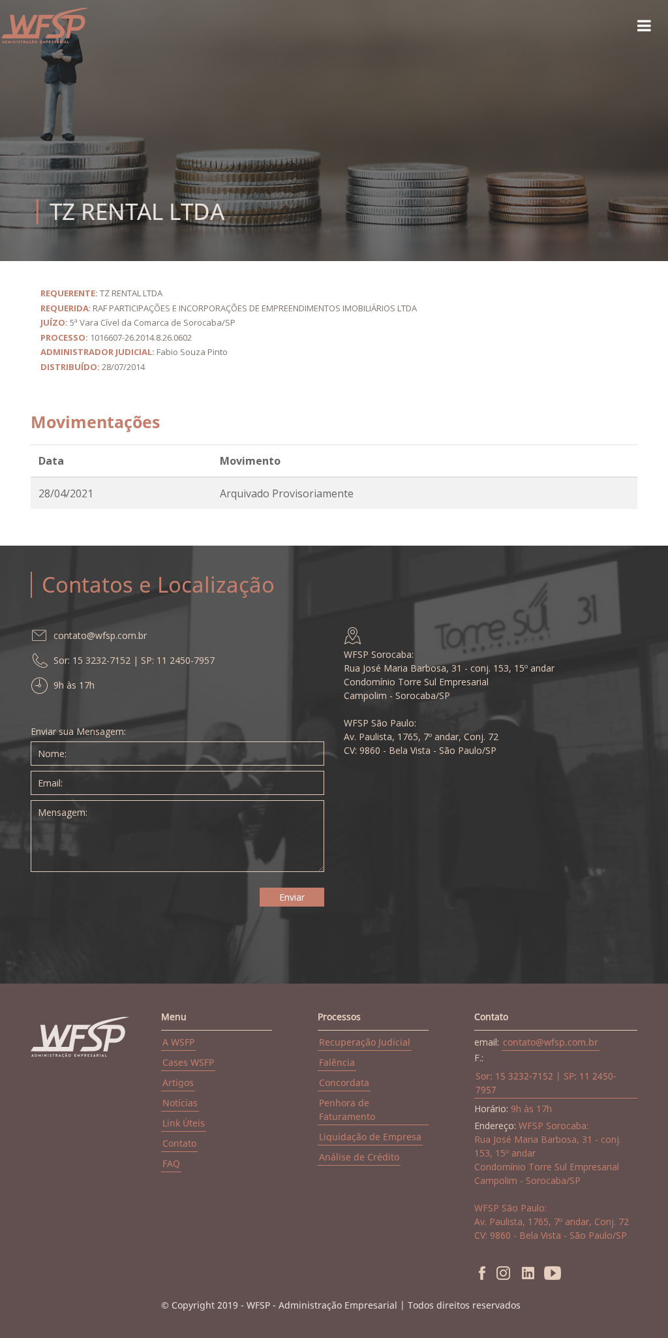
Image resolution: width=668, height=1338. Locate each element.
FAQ (171, 1163)
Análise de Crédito (359, 1157)
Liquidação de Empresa (370, 1136)
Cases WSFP (188, 1062)
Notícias (180, 1103)
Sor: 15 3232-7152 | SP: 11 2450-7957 (546, 1083)
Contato (179, 1143)
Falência (337, 1062)
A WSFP (178, 1042)
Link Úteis (183, 1123)
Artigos (178, 1082)
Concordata (344, 1082)
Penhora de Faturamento (347, 1110)
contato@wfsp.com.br (550, 1042)
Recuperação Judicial (364, 1042)
